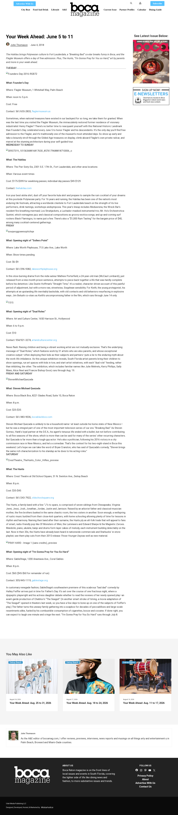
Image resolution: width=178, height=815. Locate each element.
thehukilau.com (24, 188)
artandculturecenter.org (44, 340)
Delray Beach (15, 662)
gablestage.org (40, 580)
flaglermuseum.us (41, 111)
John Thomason (19, 45)
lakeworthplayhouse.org (44, 269)
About (145, 779)
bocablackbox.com (42, 416)
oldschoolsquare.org (43, 497)
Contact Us (145, 786)
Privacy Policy (145, 775)
